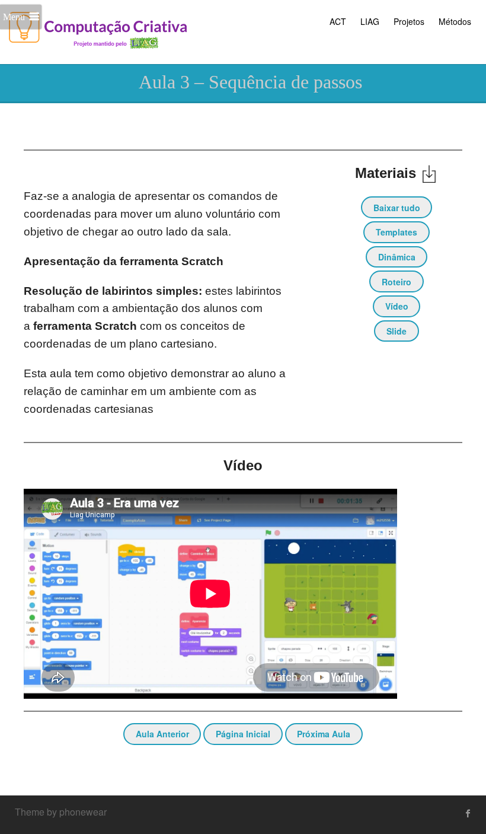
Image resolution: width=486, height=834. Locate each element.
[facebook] (468, 813)
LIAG (369, 21)
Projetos (409, 21)
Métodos (455, 21)
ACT (338, 21)
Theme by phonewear (61, 812)
